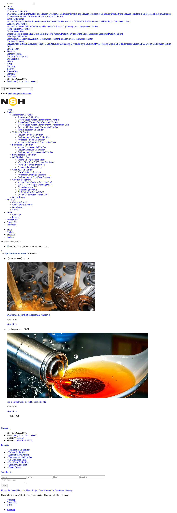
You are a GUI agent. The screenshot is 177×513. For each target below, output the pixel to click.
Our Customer (18, 207)
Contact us (5, 428)
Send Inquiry (6, 472)
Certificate (11, 76)
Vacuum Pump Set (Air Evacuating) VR (35, 182)
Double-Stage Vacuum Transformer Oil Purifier (38, 120)
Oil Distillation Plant (21, 157)
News (9, 64)
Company (16, 215)
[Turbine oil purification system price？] (51, 310)
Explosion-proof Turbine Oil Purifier (34, 137)
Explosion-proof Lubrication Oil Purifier (35, 152)
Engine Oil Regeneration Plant (31, 160)
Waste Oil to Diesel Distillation (31, 165)
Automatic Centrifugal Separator (32, 175)
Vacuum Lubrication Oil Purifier (32, 147)
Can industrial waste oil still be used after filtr (26, 402)
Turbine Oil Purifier (20, 132)
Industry (15, 217)
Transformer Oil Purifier (22, 115)
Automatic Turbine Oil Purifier (31, 140)
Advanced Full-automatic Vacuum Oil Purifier (38, 127)
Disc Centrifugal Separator (29, 172)
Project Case (12, 71)
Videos (15, 210)
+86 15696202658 (24, 440)
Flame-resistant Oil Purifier (24, 155)
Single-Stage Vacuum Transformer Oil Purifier (38, 122)
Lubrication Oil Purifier (22, 145)
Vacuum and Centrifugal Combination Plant (37, 142)
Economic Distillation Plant (30, 167)
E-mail (9, 505)
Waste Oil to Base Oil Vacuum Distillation (36, 162)
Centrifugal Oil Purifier (22, 170)
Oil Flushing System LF (28, 190)
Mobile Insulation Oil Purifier (30, 130)
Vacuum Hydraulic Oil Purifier (31, 150)
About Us (11, 51)
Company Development (22, 205)
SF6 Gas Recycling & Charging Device (35, 185)
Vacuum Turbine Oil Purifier (30, 135)
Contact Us (11, 74)
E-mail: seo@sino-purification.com (22, 81)
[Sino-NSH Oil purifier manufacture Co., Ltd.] (13, 105)
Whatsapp (11, 500)
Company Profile (19, 202)
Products (10, 9)
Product (10, 232)
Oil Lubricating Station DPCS (31, 192)
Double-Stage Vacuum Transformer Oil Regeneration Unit (43, 125)
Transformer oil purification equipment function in (28, 315)
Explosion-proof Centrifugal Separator (34, 177)
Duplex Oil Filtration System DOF (33, 195)
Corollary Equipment (21, 180)
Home (9, 6)
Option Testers (18, 197)
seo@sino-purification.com (19, 93)
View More (12, 324)
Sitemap (68, 490)
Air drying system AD (27, 187)
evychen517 (18, 438)
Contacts (10, 237)
